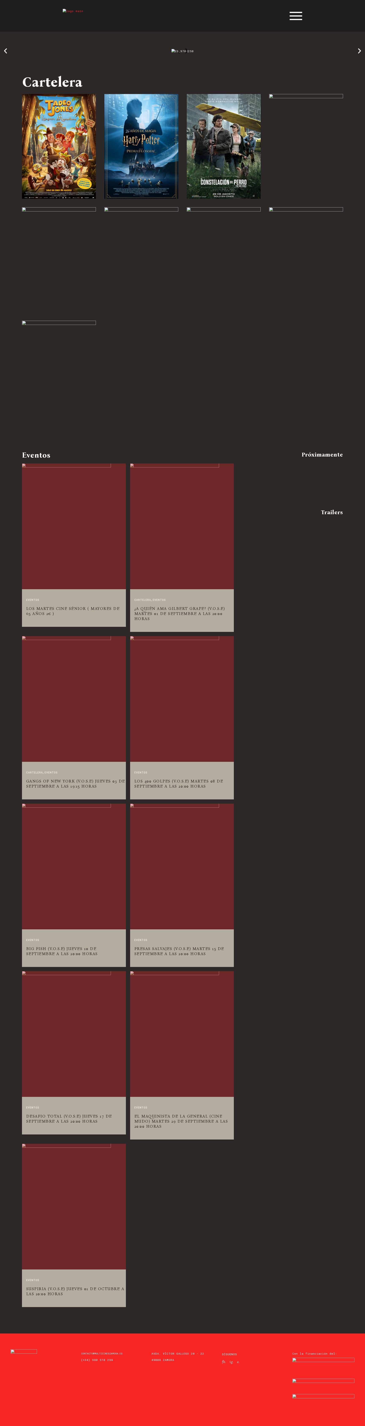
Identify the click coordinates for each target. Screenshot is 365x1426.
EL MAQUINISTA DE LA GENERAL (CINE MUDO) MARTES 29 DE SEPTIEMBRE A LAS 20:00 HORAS (181, 1121)
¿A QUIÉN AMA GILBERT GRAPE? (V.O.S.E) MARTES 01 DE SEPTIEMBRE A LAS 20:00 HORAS (179, 613)
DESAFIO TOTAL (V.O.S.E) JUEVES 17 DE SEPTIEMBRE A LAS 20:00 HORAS (69, 1119)
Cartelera (142, 600)
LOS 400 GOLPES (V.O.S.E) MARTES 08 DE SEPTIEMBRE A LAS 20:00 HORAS (178, 784)
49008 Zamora (162, 1360)
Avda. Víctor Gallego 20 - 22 (177, 1353)
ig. (231, 1361)
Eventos (32, 600)
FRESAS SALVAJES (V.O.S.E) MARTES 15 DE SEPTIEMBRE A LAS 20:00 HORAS (179, 951)
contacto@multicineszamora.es (102, 1353)
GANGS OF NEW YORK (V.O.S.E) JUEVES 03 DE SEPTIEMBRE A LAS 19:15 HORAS (75, 784)
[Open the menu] (296, 16)
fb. (224, 1361)
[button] (5, 51)
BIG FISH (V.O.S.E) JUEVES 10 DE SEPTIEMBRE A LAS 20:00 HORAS (62, 951)
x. (238, 1361)
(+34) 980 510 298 (97, 1360)
